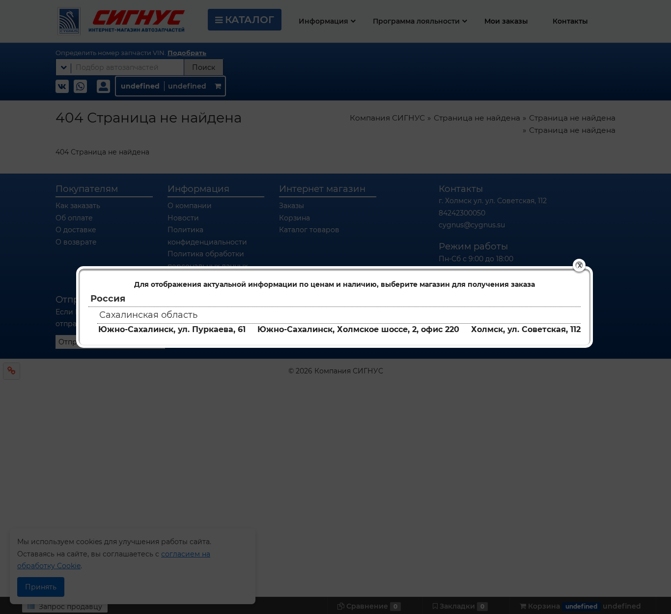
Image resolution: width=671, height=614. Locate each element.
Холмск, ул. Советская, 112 (526, 329)
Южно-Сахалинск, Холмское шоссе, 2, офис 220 (358, 329)
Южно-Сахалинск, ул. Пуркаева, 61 (172, 329)
